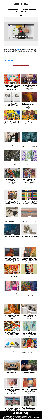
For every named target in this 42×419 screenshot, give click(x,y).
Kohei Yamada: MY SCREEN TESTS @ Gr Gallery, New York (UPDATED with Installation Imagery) (12, 86)
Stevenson (31, 50)
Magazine (29, 84)
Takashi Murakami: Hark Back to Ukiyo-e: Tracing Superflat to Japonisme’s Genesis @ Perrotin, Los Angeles (12, 408)
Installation (29, 235)
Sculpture (29, 314)
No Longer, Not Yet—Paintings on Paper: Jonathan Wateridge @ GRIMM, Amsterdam (12, 390)
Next (38, 32)
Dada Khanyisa (18, 49)
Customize (34, 417)
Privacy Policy (20, 418)
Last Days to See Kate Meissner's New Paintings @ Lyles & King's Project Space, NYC (29, 104)
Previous (3, 32)
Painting (12, 84)
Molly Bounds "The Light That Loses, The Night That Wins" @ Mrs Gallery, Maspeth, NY (12, 145)
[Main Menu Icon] (4, 6)
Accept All (37, 417)
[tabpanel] (21, 31)
